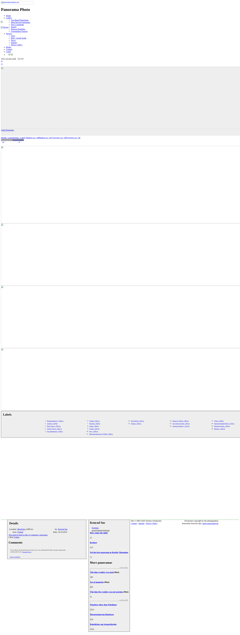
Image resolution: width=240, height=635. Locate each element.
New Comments (17, 25)
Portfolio (95, 528)
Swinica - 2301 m (136, 423)
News (13, 40)
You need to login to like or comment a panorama (28, 535)
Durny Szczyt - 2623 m (54, 426)
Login (8, 52)
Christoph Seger (26, 552)
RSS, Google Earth (18, 38)
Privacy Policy (16, 45)
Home (8, 16)
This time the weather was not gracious (106, 592)
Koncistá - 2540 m (94, 423)
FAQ (13, 36)
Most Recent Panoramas (20, 22)
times (16, 537)
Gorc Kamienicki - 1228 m (55, 431)
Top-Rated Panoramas (19, 20)
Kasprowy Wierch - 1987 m (181, 421)
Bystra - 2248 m (219, 421)
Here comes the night (99, 533)
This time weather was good (102, 572)
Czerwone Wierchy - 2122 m (181, 426)
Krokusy (93, 543)
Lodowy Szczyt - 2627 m (54, 429)
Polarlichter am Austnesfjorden (103, 624)
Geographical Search (19, 31)
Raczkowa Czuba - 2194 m (222, 426)
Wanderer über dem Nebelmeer (103, 605)
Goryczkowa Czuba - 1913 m (181, 423)
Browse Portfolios (18, 29)
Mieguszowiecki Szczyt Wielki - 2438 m (101, 434)
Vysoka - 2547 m (94, 429)
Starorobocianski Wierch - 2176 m (224, 423)
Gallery (9, 18)
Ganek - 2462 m (94, 426)
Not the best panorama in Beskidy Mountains (109, 552)
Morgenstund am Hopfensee (102, 614)
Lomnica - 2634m (52, 423)
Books (8, 47)
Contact (9, 49)
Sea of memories (97, 582)
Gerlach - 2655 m (94, 421)
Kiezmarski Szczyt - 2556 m (55, 421)
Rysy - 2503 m (93, 431)
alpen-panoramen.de (210, 523)
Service (9, 34)
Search (13, 27)
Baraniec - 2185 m (219, 429)
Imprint (14, 43)
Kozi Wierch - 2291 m (137, 421)
